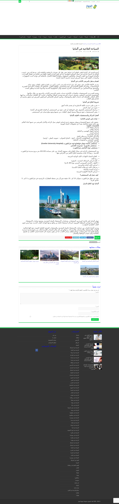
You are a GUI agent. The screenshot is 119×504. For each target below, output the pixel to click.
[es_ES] (70, 0)
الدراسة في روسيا (75, 410)
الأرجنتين (77, 340)
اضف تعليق (78, 51)
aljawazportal (94, 51)
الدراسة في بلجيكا (75, 400)
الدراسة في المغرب (74, 382)
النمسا (77, 462)
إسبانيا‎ (50, 37)
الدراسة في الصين (75, 380)
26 (91, 348)
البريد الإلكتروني (95, 311)
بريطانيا (92, 37)
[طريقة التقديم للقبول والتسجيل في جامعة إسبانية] (98, 359)
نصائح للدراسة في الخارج (73, 490)
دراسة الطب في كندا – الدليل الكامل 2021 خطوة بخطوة (88, 337)
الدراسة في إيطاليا (75, 362)
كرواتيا (77, 485)
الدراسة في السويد (74, 377)
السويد (69, 37)
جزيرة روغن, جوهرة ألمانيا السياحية (30, 261)
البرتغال (77, 342)
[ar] (73, 0)
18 (91, 369)
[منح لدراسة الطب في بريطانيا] (98, 353)
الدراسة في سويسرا (74, 417)
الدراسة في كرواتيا (75, 425)
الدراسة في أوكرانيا (74, 355)
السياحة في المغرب (74, 450)
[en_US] (71, 0)
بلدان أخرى (22, 37)
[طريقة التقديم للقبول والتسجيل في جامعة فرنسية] (98, 346)
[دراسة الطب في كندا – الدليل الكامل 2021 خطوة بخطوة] (98, 337)
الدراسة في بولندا (75, 402)
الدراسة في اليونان (74, 395)
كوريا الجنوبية (63, 37)
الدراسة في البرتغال (74, 370)
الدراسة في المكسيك (74, 385)
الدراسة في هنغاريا (75, 437)
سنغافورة (77, 477)
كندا (40, 37)
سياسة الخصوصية (86, 1)
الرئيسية (98, 36)
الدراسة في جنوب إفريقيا (73, 407)
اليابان (55, 37)
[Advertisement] (59, 21)
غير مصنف (76, 482)
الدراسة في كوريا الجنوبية (73, 430)
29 (100, 341)
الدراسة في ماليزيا (75, 432)
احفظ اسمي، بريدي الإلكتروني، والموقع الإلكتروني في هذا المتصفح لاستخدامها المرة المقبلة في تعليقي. (76, 316)
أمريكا (86, 37)
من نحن (98, 1)
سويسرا (35, 37)
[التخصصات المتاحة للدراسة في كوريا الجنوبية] (98, 367)
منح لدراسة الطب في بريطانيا (88, 351)
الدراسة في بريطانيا (74, 397)
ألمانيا (29, 37)
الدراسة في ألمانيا (75, 350)
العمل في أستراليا (75, 460)
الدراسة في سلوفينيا (74, 412)
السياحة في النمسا (75, 452)
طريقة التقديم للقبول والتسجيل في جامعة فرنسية (88, 345)
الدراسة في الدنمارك (74, 375)
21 (91, 362)
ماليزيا (81, 37)
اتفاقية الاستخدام (78, 1)
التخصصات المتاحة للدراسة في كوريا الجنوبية (88, 366)
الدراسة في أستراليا (74, 347)
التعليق (97, 292)
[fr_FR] (68, 0)
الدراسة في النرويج (74, 387)
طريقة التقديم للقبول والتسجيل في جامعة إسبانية (88, 359)
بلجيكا (77, 472)
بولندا (77, 475)
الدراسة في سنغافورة (74, 415)
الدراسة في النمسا (75, 390)
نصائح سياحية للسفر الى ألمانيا (91, 276)
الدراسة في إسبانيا (75, 357)
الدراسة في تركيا (75, 405)
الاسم (97, 306)
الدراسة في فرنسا (75, 420)
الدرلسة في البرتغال (74, 442)
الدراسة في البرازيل (74, 367)
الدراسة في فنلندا (75, 422)
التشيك (77, 345)
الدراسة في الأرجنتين (74, 365)
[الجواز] (91, 6)
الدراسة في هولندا (75, 440)
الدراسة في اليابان (75, 392)
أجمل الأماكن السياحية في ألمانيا (90, 261)
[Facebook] (29, 2)
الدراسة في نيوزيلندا (74, 435)
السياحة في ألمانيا (87, 43)
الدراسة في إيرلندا (75, 360)
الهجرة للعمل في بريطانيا (73, 465)
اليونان (77, 470)
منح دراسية (76, 487)
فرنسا (45, 37)
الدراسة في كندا (75, 427)
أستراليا (75, 37)
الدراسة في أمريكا (75, 352)
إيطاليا (77, 337)
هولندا (77, 495)
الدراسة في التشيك (74, 372)
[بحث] (20, 1)
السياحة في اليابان (75, 455)
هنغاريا (77, 492)
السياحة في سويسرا (74, 457)
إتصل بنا (93, 1)
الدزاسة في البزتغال (74, 445)
